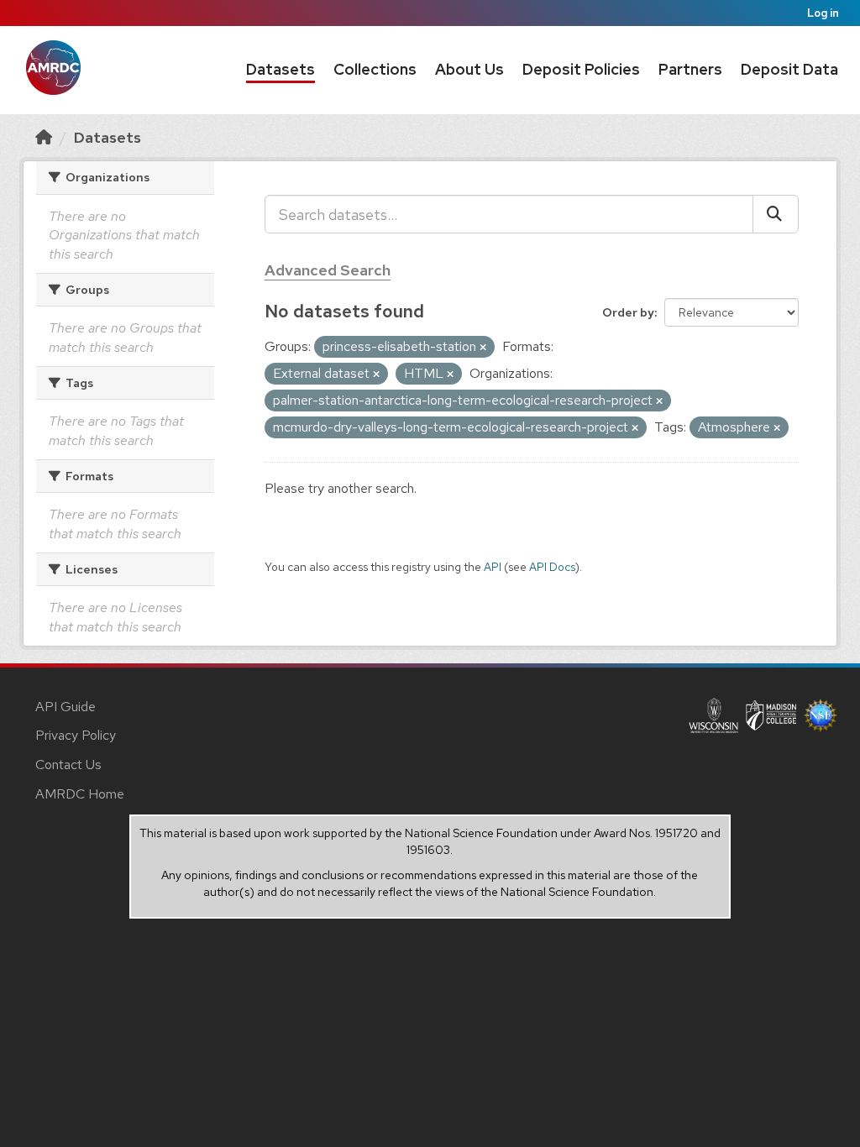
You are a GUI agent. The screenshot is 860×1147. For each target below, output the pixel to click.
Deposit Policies (581, 69)
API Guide (65, 706)
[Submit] (775, 214)
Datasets (280, 69)
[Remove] (483, 348)
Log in (823, 13)
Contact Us (68, 764)
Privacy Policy (75, 735)
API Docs (552, 566)
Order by (628, 312)
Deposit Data (789, 69)
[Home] (43, 137)
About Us (469, 69)
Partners (690, 69)
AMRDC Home (79, 794)
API (492, 566)
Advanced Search (328, 270)
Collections (375, 69)
